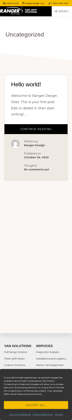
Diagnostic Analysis (47, 351)
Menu (64, 11)
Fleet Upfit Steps (14, 358)
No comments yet (36, 169)
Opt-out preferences (20, 414)
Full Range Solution (15, 351)
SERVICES (44, 346)
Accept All (36, 405)
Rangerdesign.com (34, 3)
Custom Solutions (14, 365)
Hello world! (26, 84)
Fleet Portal (12, 3)
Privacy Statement (43, 414)
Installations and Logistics (51, 358)
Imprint (59, 414)
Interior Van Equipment (50, 365)
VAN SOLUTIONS (17, 346)
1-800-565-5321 (60, 3)
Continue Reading (42, 130)
